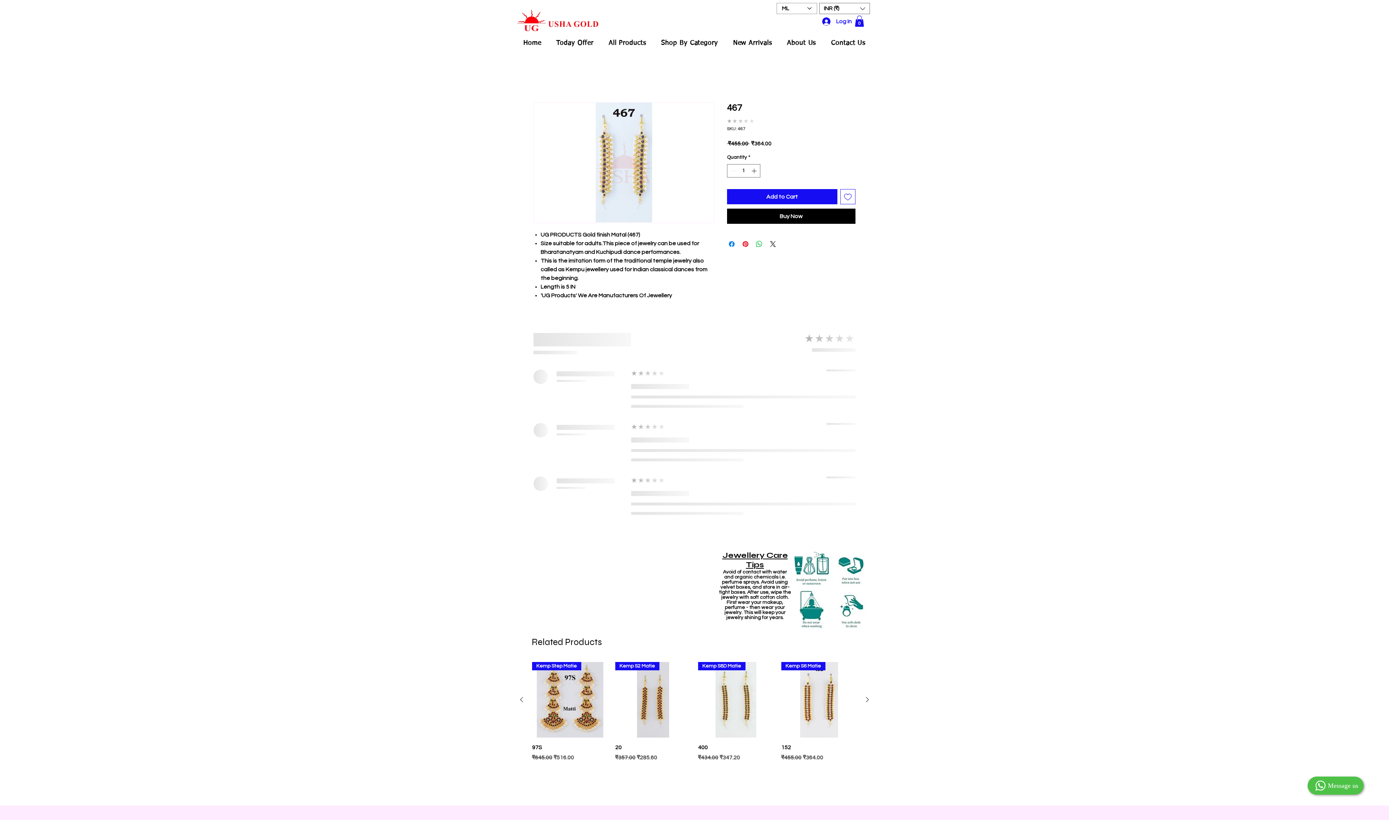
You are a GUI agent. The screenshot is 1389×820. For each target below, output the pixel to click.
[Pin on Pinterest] (745, 244)
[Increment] (754, 171)
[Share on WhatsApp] (759, 244)
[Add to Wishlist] (847, 196)
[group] (694, 730)
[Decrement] (732, 171)
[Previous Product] (521, 699)
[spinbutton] (743, 171)
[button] (844, 8)
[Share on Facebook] (731, 244)
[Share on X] (773, 244)
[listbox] (844, 8)
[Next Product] (867, 699)
